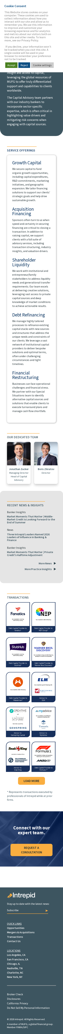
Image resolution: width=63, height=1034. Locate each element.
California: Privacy (17, 1003)
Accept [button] (11, 65)
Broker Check (15, 994)
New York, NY (14, 977)
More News (45, 563)
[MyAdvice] (43, 736)
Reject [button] (24, 65)
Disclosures (13, 998)
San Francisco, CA (17, 959)
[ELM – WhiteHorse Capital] (43, 701)
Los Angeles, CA (16, 955)
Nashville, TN (15, 968)
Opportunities (15, 928)
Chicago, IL (13, 963)
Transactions (15, 936)
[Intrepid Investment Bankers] (31, 897)
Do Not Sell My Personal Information (28, 1008)
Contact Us (13, 941)
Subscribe (13, 910)
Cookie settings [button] (42, 65)
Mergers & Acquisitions (20, 932)
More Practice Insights (38, 569)
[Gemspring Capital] (18, 736)
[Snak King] (18, 771)
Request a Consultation (31, 850)
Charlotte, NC (15, 972)
